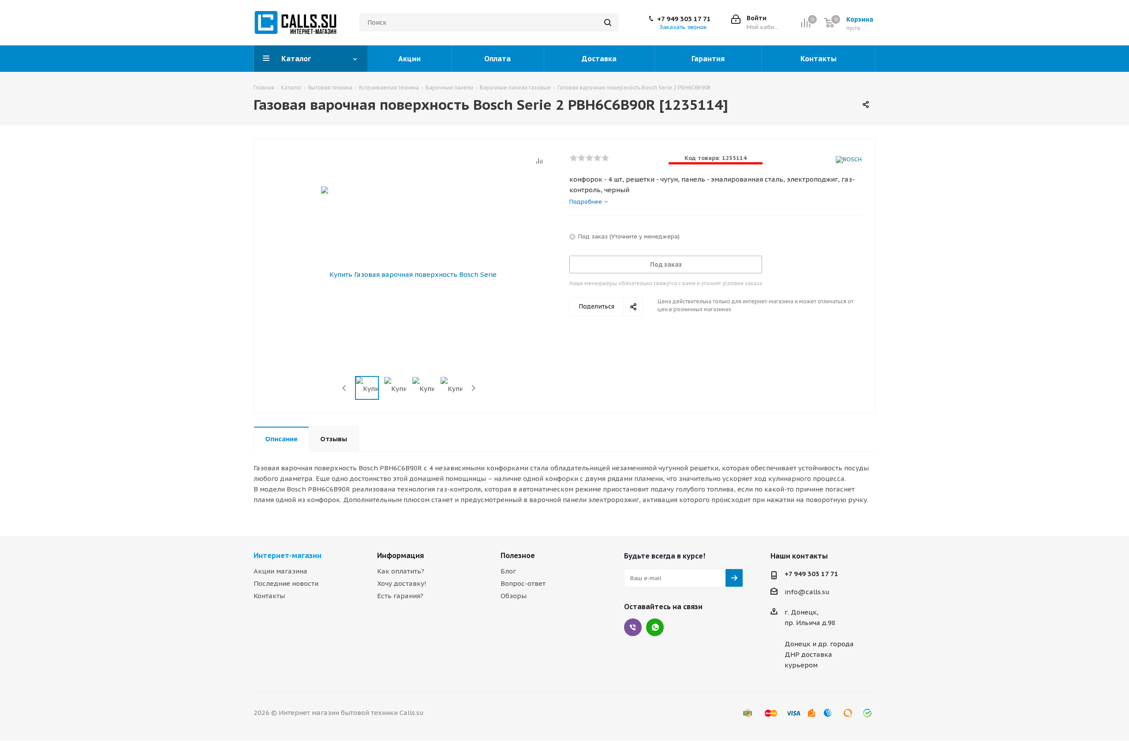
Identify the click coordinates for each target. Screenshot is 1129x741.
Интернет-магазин (288, 555)
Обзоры (514, 596)
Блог (508, 571)
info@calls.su (807, 592)
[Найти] (607, 22)
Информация (400, 555)
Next (473, 388)
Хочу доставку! (401, 583)
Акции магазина (280, 571)
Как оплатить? (400, 571)
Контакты (269, 596)
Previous (344, 388)
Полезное (518, 555)
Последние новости (286, 583)
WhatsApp (655, 627)
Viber (633, 627)
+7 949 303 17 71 (684, 19)
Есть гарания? (400, 596)
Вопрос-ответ (523, 583)
